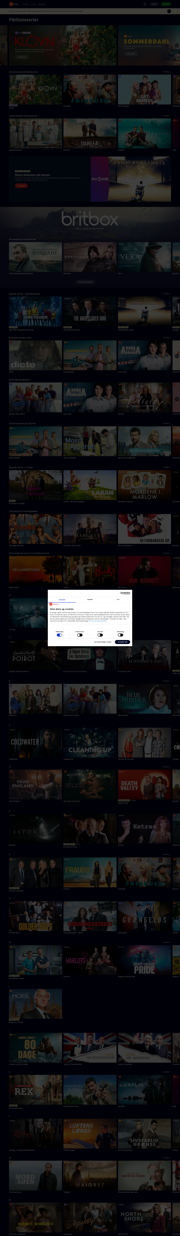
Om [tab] (118, 599)
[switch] (79, 635)
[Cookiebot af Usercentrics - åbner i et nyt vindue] (122, 593)
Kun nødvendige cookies (102, 642)
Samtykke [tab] (62, 599)
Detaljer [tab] (90, 599)
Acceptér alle (122, 642)
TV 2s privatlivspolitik (98, 621)
